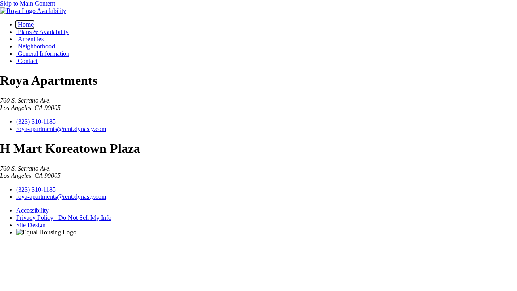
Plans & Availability (42, 31)
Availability (51, 10)
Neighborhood (35, 46)
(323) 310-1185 (36, 121)
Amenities (30, 39)
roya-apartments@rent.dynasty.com (61, 128)
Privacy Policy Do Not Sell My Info (63, 217)
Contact (27, 60)
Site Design (31, 224)
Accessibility (32, 210)
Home (25, 24)
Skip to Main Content (27, 3)
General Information (42, 53)
